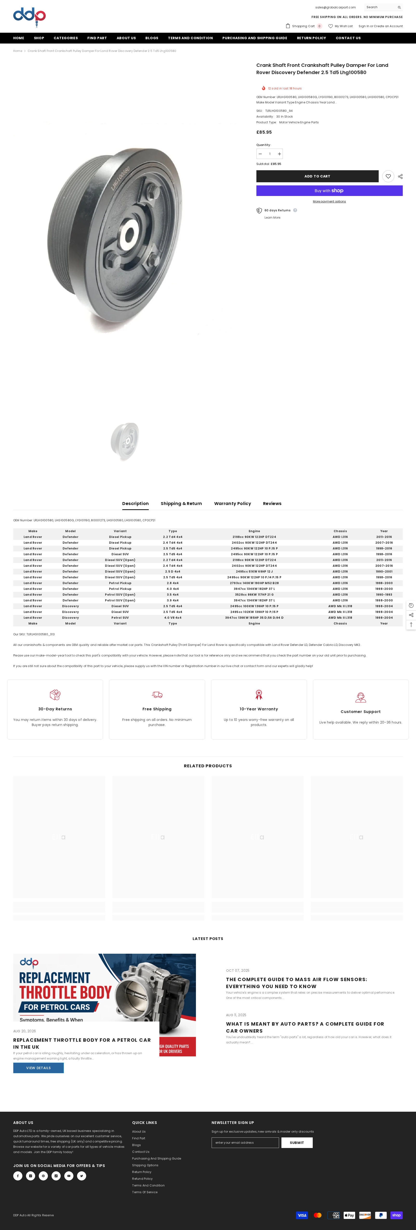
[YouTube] (68, 1175)
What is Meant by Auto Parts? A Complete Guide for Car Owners (305, 1027)
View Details (38, 1068)
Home (17, 51)
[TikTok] (56, 1175)
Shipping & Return (181, 503)
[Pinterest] (43, 1175)
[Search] (383, 7)
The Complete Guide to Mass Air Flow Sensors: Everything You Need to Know (296, 983)
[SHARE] (398, 176)
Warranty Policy (232, 503)
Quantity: (263, 145)
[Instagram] (30, 1175)
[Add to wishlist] (388, 176)
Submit (297, 1142)
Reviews (272, 503)
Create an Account (388, 26)
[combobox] (379, 7)
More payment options (329, 201)
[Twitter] (81, 1175)
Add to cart (318, 176)
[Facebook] (17, 1175)
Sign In (364, 26)
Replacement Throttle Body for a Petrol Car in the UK (82, 1043)
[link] (59, 910)
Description (135, 503)
